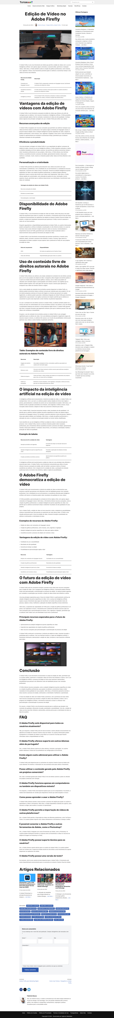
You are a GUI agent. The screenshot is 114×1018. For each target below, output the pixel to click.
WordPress (77, 6)
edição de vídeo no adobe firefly (40, 911)
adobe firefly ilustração (46, 905)
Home (29, 6)
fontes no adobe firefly (64, 914)
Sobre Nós (83, 1013)
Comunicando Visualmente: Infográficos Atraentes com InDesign (62, 885)
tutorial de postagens (37, 916)
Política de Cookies (32, 1013)
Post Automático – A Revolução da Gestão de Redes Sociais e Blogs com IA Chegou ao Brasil (84, 167)
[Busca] (93, 2)
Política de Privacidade (45, 1013)
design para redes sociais (62, 908)
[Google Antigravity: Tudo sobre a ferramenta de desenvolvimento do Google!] (85, 278)
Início (23, 1013)
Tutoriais (70, 6)
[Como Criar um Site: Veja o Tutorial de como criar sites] (85, 304)
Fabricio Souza (41, 25)
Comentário (25, 945)
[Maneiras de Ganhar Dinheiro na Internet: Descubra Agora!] (85, 226)
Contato (84, 6)
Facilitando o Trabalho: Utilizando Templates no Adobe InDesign (45, 884)
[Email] (29, 989)
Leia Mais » (28, 897)
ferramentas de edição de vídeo (57, 911)
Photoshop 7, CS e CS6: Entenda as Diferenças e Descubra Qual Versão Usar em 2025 (27, 885)
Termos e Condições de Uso (60, 1013)
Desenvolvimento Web (39, 6)
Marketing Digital (61, 6)
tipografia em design (25, 916)
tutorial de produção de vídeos (53, 916)
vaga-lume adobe (59, 919)
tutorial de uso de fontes (26, 919)
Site (55, 938)
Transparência (74, 1013)
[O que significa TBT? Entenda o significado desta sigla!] (85, 253)
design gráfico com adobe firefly (46, 908)
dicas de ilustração (25, 911)
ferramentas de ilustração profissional (30, 914)
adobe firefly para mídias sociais (28, 908)
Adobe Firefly (57, 25)
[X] (25, 989)
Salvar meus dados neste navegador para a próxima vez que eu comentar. (43, 966)
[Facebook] (21, 989)
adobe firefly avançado (32, 905)
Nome (24, 938)
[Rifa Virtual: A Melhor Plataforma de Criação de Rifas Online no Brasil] (85, 121)
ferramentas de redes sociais (49, 914)
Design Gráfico (50, 25)
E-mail (40, 938)
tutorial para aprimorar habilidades (44, 919)
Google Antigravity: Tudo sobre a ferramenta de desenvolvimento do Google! (84, 287)
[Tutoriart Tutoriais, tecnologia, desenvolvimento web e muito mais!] (26, 2)
